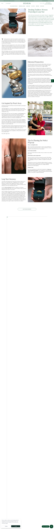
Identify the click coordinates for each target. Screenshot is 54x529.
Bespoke (37, 6)
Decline (6, 526)
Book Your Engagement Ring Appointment (27, 0)
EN (3, 3)
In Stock (33, 6)
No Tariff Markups (45, 0)
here (7, 523)
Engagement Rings (14, 6)
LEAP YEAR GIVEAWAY (27, 209)
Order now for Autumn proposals (9, 0)
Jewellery (28, 6)
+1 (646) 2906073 (8, 3)
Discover (42, 6)
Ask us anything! (46, 526)
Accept (16, 526)
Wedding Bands (22, 6)
